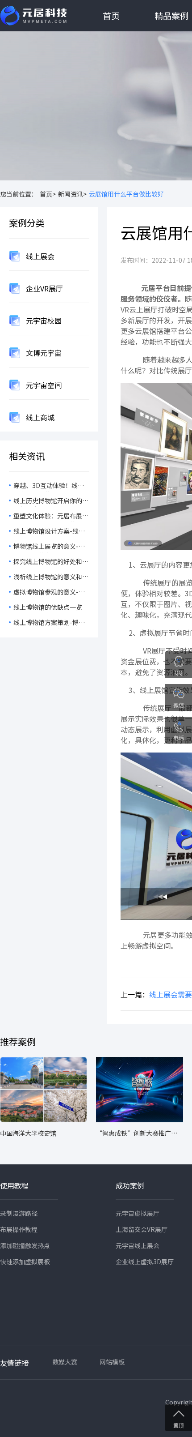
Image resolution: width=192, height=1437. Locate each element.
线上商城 (39, 417)
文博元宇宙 (43, 352)
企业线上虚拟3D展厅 (145, 1261)
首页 (111, 15)
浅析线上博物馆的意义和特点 (50, 577)
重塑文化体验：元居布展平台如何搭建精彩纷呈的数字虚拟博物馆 (50, 516)
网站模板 (112, 1361)
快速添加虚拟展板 (25, 1261)
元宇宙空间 (43, 385)
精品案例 (171, 15)
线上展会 (39, 256)
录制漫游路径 (19, 1213)
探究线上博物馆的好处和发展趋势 (50, 562)
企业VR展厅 (43, 288)
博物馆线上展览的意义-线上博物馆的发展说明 (49, 547)
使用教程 (14, 1185)
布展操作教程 (19, 1229)
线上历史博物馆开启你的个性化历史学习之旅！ (50, 501)
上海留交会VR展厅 (141, 1229)
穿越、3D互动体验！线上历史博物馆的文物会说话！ (50, 486)
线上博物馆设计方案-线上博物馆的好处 (49, 531)
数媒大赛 (64, 1361)
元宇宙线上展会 (137, 1245)
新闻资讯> (72, 193)
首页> (48, 193)
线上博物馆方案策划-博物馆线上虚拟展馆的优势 (49, 623)
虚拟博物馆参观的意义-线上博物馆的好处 (49, 592)
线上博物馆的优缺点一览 (47, 607)
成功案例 (130, 1185)
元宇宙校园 (43, 320)
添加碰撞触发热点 (25, 1245)
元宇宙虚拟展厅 (137, 1213)
